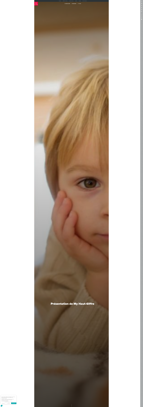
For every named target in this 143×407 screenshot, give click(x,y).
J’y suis (79, 3)
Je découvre (67, 3)
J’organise (74, 3)
